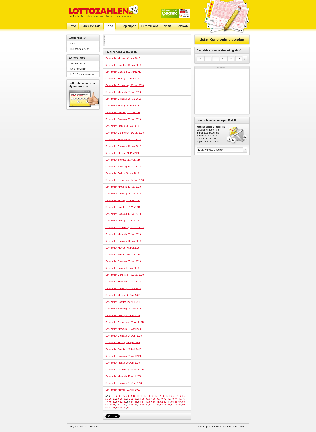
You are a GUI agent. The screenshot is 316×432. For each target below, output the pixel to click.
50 (117, 402)
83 (158, 404)
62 (161, 402)
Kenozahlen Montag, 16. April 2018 (122, 390)
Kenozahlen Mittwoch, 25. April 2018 (123, 329)
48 (110, 402)
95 (121, 407)
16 (156, 396)
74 (125, 404)
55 (136, 402)
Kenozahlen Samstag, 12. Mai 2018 (123, 214)
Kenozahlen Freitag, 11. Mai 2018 (122, 220)
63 (165, 402)
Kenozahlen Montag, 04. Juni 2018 (122, 58)
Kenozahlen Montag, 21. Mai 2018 (122, 153)
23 (181, 396)
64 (169, 402)
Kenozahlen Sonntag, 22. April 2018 (123, 349)
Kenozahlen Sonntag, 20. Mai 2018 (122, 160)
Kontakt (243, 426)
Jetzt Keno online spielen (222, 39)
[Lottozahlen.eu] (102, 11)
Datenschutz (230, 426)
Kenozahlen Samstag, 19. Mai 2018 (123, 166)
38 (154, 399)
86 (169, 404)
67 (179, 402)
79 (143, 404)
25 (106, 399)
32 (132, 399)
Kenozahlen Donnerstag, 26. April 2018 (124, 322)
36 (147, 399)
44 (176, 399)
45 (179, 399)
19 (167, 396)
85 (165, 404)
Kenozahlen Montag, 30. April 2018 (122, 295)
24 (185, 396)
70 (110, 404)
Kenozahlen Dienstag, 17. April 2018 (123, 383)
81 (150, 404)
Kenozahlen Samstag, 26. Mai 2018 (123, 119)
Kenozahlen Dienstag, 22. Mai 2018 (123, 146)
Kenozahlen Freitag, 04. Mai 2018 (122, 268)
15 (152, 396)
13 (145, 396)
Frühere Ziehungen (79, 49)
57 (143, 402)
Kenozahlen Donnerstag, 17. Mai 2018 (124, 180)
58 (147, 402)
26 (110, 399)
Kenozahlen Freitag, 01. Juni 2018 (122, 78)
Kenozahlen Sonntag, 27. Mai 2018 (122, 112)
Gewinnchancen (77, 63)
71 (114, 404)
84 (161, 404)
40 (161, 399)
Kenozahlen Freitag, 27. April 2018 (122, 315)
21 (174, 396)
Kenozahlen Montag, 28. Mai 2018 (122, 105)
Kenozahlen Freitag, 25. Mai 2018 (122, 126)
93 (114, 407)
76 (132, 404)
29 (121, 399)
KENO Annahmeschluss (81, 74)
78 (139, 404)
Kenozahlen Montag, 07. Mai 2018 (122, 248)
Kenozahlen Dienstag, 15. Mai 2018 (123, 193)
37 (150, 399)
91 (106, 407)
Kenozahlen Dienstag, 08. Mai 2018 (123, 241)
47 (106, 402)
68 (183, 402)
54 (132, 402)
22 (178, 396)
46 (183, 399)
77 (136, 404)
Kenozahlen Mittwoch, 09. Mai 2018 (123, 234)
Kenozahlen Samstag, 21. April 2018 (123, 356)
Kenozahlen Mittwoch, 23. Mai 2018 (123, 139)
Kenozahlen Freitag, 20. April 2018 (122, 363)
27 (114, 399)
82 (154, 404)
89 (179, 404)
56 (139, 402)
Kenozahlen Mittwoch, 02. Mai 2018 (123, 281)
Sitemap (203, 426)
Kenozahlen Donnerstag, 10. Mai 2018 (124, 227)
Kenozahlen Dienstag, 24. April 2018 (123, 336)
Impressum (215, 426)
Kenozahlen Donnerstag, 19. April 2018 (124, 369)
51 (121, 402)
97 (128, 407)
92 (110, 407)
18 (163, 396)
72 (117, 404)
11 (138, 396)
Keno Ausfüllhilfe (78, 68)
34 (139, 399)
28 (117, 399)
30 (125, 399)
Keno (72, 43)
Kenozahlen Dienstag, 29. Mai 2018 (123, 99)
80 (147, 404)
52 (125, 402)
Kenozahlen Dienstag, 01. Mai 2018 (123, 288)
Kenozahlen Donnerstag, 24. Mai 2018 (124, 133)
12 (141, 396)
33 (136, 399)
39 (158, 399)
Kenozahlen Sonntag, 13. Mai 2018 (122, 207)
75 (128, 404)
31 (128, 399)
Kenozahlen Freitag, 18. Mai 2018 (122, 173)
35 (143, 399)
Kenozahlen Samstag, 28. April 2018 (123, 308)
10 (134, 396)
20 (170, 396)
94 (117, 407)
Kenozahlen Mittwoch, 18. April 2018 (123, 376)
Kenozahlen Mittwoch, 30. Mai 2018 (123, 92)
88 (176, 404)
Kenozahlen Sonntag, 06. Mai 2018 (122, 254)
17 (159, 396)
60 (154, 402)
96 (125, 407)
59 (150, 402)
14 (148, 396)
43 (172, 399)
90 (183, 404)
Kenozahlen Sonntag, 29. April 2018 (123, 302)
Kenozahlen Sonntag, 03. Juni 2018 (123, 65)
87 (172, 404)
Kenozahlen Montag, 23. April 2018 (122, 342)
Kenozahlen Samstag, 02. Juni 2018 (123, 72)
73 (121, 404)
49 (114, 402)
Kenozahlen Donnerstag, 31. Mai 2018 (124, 85)
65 (172, 402)
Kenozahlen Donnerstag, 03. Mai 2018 (124, 275)
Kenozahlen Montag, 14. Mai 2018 (122, 200)
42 (169, 399)
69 (106, 404)
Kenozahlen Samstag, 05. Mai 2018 (123, 261)
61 (158, 402)
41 (165, 399)
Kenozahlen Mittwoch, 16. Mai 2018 (123, 187)
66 (176, 402)
